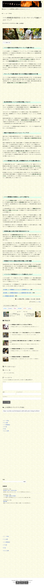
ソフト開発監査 (9, 13)
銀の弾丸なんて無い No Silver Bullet (10, 490)
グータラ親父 (38, 301)
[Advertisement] (22, 91)
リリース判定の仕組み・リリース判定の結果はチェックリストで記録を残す (24, 332)
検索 (4, 479)
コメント (4, 381)
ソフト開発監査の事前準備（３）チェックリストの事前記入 (22, 348)
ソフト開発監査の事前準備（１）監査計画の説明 (19, 356)
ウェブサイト (5, 396)
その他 (4, 428)
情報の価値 (5, 501)
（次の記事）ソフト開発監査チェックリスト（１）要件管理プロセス (16, 289)
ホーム (4, 13)
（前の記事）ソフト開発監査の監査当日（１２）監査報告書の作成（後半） (17, 292)
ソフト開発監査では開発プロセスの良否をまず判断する (20, 324)
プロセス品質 (6, 430)
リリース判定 (6, 420)
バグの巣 (5, 426)
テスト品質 (5, 422)
